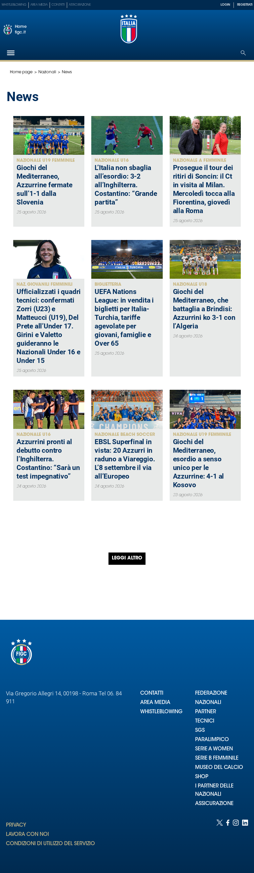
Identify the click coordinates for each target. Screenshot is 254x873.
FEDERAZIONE (211, 693)
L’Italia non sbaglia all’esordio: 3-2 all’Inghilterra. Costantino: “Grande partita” (126, 185)
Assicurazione (80, 4)
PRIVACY (16, 825)
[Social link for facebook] (228, 840)
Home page (21, 72)
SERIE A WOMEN (214, 749)
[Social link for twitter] (219, 840)
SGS (200, 730)
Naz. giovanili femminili (44, 284)
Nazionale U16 (112, 160)
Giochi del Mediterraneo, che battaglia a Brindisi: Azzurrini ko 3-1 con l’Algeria (204, 309)
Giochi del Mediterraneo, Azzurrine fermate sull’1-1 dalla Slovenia (44, 185)
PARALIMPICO (212, 739)
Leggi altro (127, 558)
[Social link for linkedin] (245, 840)
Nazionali (47, 72)
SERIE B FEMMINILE (216, 758)
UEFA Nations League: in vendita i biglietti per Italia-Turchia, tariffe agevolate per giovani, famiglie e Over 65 (124, 317)
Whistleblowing (14, 4)
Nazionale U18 (190, 284)
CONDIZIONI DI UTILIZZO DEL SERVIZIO (50, 844)
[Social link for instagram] (236, 840)
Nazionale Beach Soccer (125, 435)
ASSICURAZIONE (214, 803)
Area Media (39, 4)
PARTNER (205, 712)
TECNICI (204, 721)
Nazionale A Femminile (199, 160)
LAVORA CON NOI (27, 834)
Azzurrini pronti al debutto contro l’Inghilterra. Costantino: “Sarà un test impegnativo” (48, 459)
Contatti (58, 4)
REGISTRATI (244, 4)
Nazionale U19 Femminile (46, 160)
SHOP (201, 777)
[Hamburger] (11, 53)
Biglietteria (108, 284)
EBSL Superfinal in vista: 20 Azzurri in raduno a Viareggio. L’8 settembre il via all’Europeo (125, 459)
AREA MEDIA (155, 702)
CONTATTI (151, 693)
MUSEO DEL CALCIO (219, 767)
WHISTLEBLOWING (161, 712)
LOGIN (225, 4)
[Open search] (243, 52)
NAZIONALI (208, 702)
